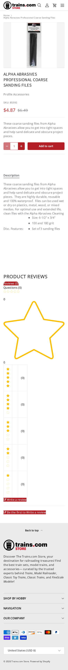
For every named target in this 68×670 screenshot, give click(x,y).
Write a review (16, 500)
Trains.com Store (20, 661)
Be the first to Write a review (26, 512)
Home (6, 15)
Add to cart (46, 146)
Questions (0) (12, 288)
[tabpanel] (34, 206)
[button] (55, 5)
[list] (34, 45)
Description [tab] (11, 175)
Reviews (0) (11, 283)
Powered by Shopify (40, 661)
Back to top (32, 530)
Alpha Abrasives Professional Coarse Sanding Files (29, 18)
